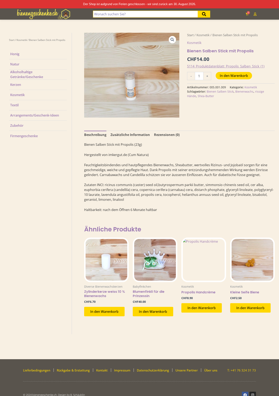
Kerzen (15, 84)
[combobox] (145, 14)
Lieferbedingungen (36, 370)
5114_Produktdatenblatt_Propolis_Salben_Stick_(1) (225, 66)
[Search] (204, 14)
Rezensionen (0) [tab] (167, 134)
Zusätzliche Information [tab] (130, 134)
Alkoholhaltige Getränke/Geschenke (26, 74)
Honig (14, 54)
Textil (14, 105)
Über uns (210, 370)
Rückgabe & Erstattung (73, 370)
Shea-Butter (206, 96)
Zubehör (16, 125)
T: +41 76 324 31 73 (241, 370)
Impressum (122, 370)
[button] (172, 39)
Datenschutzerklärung (153, 370)
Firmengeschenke (24, 136)
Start (12, 40)
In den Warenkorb (234, 75)
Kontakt (102, 370)
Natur (14, 64)
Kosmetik (22, 40)
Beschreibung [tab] (95, 134)
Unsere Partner (186, 370)
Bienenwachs (244, 91)
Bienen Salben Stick (220, 91)
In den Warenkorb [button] (104, 311)
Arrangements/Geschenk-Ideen (34, 115)
